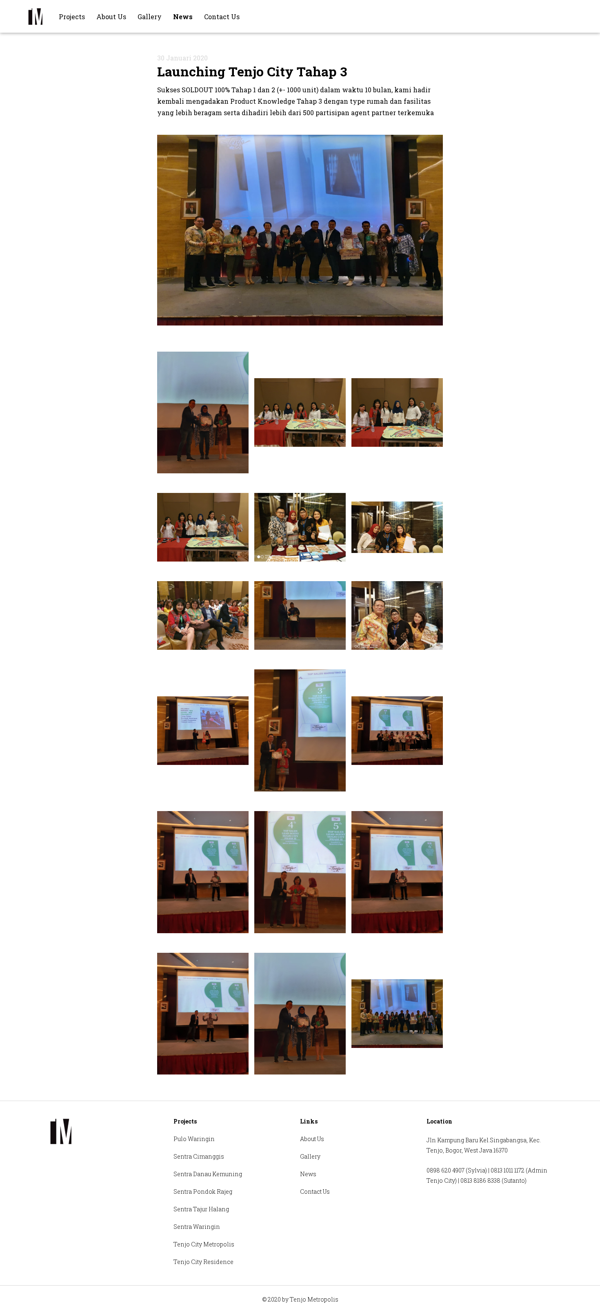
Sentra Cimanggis (198, 1156)
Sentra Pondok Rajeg (202, 1191)
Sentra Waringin (196, 1227)
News (183, 16)
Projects (72, 16)
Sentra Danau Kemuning (207, 1174)
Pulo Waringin (194, 1139)
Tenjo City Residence (203, 1262)
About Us (111, 16)
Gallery (150, 16)
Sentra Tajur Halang (201, 1209)
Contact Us (222, 16)
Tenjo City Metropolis (203, 1244)
